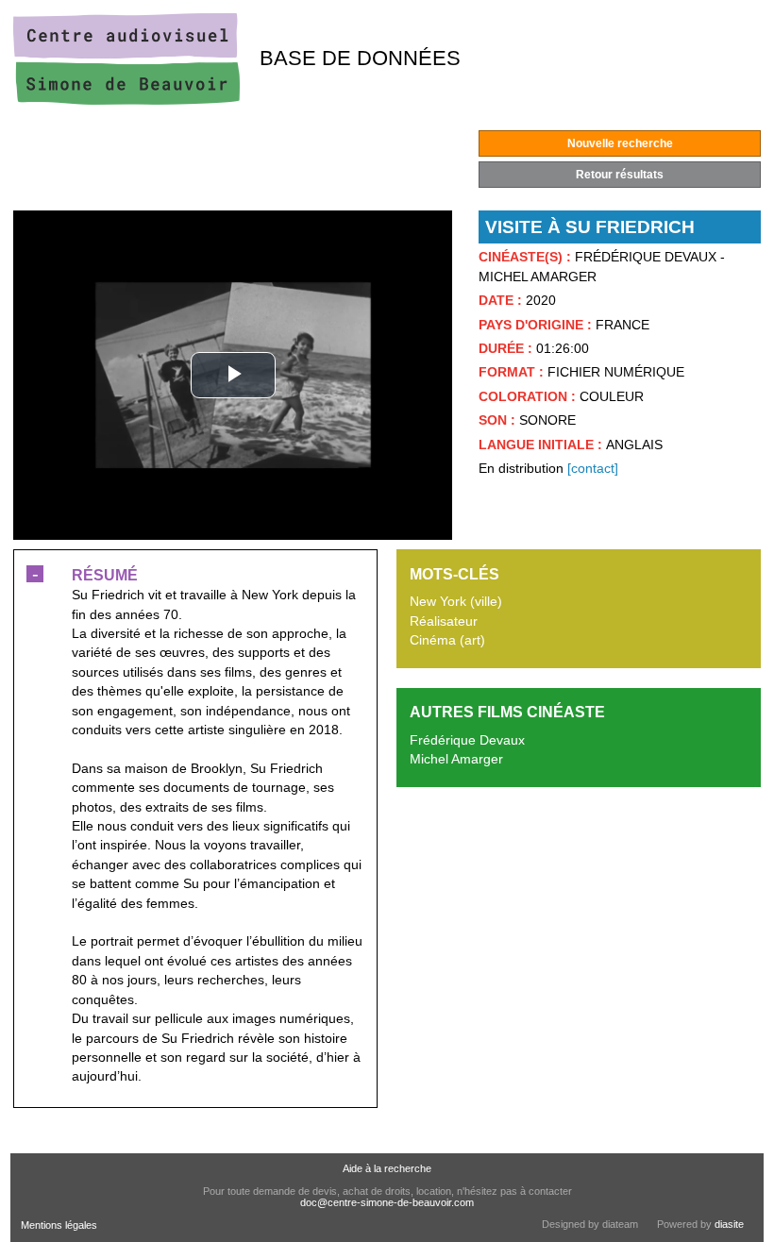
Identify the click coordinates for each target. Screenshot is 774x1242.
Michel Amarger (456, 759)
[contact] (592, 469)
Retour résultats (620, 174)
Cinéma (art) (447, 640)
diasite (729, 1224)
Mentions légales (59, 1225)
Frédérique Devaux (467, 740)
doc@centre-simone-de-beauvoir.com (387, 1202)
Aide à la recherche (387, 1168)
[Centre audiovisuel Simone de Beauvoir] (126, 100)
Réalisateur (444, 621)
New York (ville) (456, 602)
